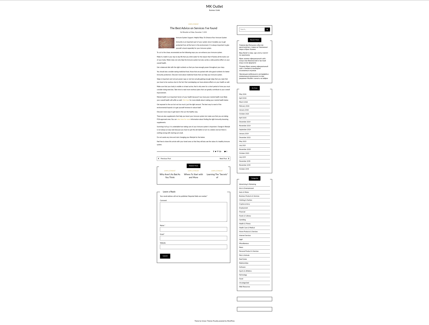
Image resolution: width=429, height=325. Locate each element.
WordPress (231, 321)
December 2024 (244, 122)
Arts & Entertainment (246, 188)
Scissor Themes (207, 321)
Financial (242, 212)
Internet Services (245, 235)
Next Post (223, 158)
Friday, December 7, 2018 (199, 32)
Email (162, 234)
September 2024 (245, 129)
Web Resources (244, 287)
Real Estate (243, 259)
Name (162, 225)
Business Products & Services (249, 196)
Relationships (243, 263)
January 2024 (244, 133)
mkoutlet (185, 32)
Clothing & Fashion (245, 200)
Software (242, 267)
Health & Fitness (245, 224)
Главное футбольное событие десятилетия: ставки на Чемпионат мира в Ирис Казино (253, 47)
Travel (241, 279)
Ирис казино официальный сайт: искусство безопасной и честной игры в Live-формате (252, 61)
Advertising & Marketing (247, 184)
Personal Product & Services (249, 251)
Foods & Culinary (245, 216)
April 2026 (242, 98)
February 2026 (244, 106)
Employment (193, 24)
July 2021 (242, 145)
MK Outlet (214, 6)
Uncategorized (244, 283)
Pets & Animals (244, 255)
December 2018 (244, 161)
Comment (163, 200)
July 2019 (242, 157)
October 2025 (244, 114)
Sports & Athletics (245, 271)
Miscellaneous (244, 243)
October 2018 (244, 169)
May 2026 (242, 94)
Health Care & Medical (247, 228)
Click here (185, 100)
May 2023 (242, 141)
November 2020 (245, 149)
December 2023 (244, 137)
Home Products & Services (248, 231)
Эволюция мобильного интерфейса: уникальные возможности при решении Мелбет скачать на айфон (254, 76)
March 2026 (243, 102)
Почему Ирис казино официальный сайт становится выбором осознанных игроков (253, 69)
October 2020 (244, 153)
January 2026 (244, 110)
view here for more (183, 119)
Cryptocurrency (244, 204)
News (241, 247)
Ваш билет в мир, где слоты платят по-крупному (253, 54)
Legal (241, 239)
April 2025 (242, 118)
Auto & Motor (244, 192)
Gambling (242, 220)
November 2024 (245, 126)
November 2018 (244, 165)
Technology (243, 275)
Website (163, 243)
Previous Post (165, 158)
